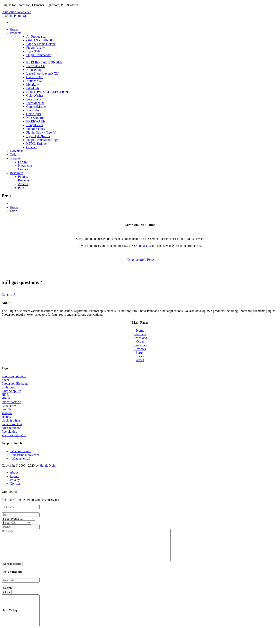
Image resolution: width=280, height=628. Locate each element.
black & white (11, 420)
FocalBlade (33, 99)
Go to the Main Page (140, 259)
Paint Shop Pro (11, 391)
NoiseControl (35, 117)
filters (5, 380)
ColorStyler (33, 114)
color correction (12, 424)
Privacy (15, 480)
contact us (144, 245)
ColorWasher (34, 95)
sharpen (7, 413)
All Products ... (36, 36)
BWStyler (32, 110)
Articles (23, 184)
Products (15, 33)
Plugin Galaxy (35, 47)
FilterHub (32, 88)
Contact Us (9, 294)
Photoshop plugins (14, 376)
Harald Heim (48, 465)
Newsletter (25, 165)
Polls (21, 187)
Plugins (23, 176)
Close (6, 592)
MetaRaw (32, 84)
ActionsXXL (34, 81)
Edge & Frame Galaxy (41, 44)
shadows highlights (14, 435)
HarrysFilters (34, 125)
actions (6, 416)
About (140, 360)
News (140, 356)
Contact (23, 169)
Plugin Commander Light (42, 140)
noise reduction (11, 428)
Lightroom (8, 387)
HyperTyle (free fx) (38, 136)
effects (6, 398)
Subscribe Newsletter (16, 12)
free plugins (9, 431)
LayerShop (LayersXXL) (42, 73)
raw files (7, 409)
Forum (22, 162)
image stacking (11, 402)
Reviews (23, 180)
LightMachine (35, 103)
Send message (12, 563)
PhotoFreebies (35, 128)
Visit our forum (20, 451)
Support (15, 158)
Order (13, 154)
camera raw (9, 405)
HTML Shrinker (37, 143)
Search (7, 587)
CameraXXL (34, 77)
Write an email (20, 458)
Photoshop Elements (15, 383)
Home (14, 29)
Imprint (14, 476)
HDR (5, 394)
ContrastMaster (36, 106)
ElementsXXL (35, 66)
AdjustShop (34, 69)
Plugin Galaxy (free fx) (41, 132)
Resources (16, 173)
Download (17, 151)
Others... (31, 147)
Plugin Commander (38, 55)
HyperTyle (33, 51)
